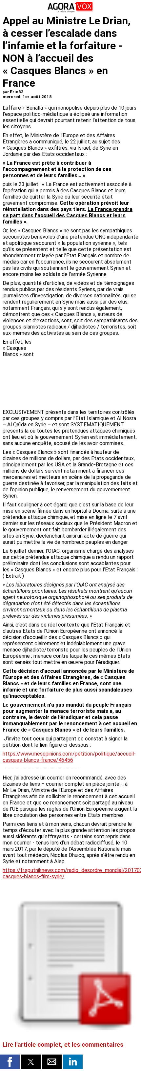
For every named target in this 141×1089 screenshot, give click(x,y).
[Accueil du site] (70, 11)
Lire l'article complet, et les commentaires (63, 1044)
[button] (10, 1062)
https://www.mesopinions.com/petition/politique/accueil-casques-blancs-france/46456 (69, 757)
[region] (89, 373)
